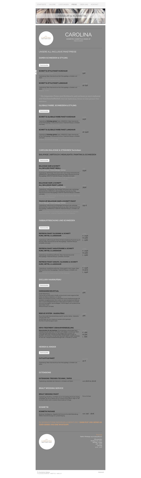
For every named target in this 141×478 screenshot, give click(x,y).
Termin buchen (44, 65)
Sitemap (48, 472)
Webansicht (101, 472)
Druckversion (41, 472)
